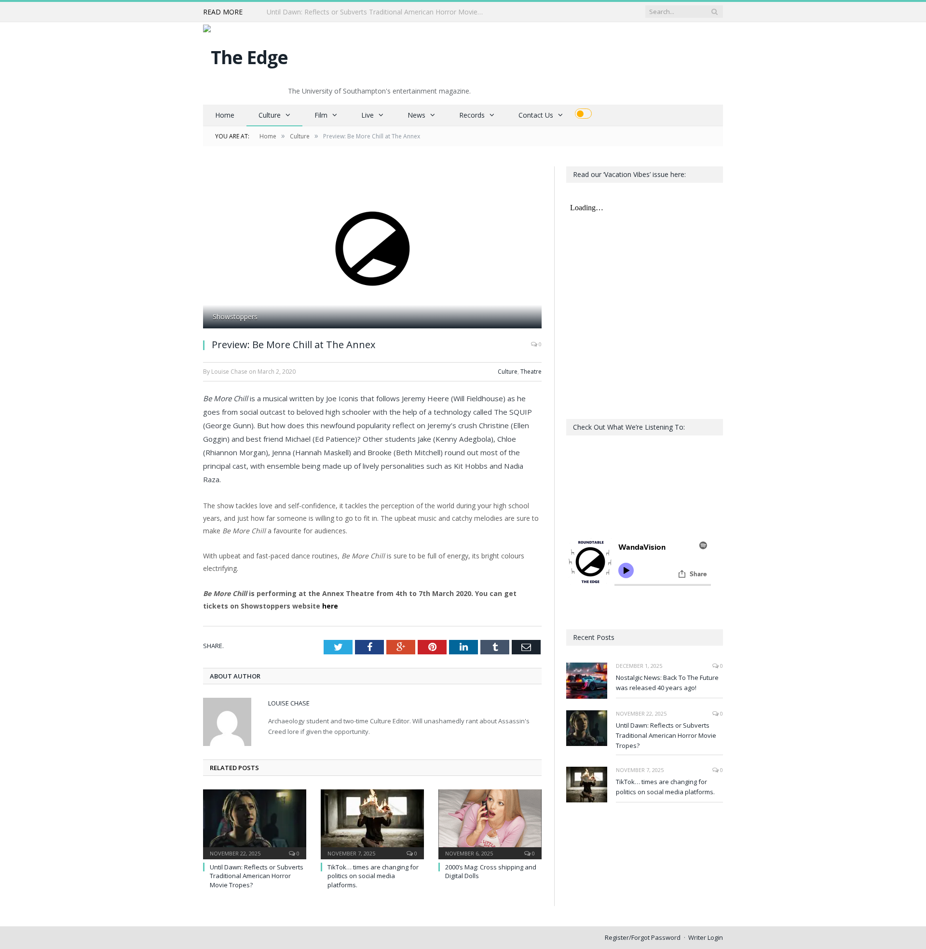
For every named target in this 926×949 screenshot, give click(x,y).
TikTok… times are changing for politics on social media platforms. (373, 876)
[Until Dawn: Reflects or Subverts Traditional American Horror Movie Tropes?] (254, 823)
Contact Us (535, 115)
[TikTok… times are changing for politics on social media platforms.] (372, 823)
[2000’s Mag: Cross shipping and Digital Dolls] (490, 823)
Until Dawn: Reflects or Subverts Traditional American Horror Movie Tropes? (378, 12)
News (416, 115)
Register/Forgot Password (643, 937)
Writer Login (705, 937)
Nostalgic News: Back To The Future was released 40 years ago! (667, 682)
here (330, 605)
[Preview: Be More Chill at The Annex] (372, 248)
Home (224, 115)
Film (320, 115)
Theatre (531, 371)
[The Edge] (245, 54)
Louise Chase (289, 703)
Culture (270, 115)
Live (367, 115)
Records (472, 115)
